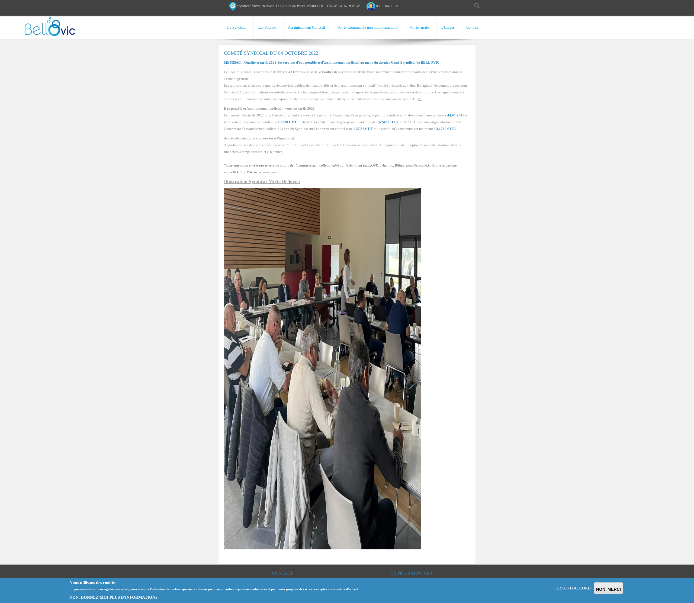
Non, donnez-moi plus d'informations (113, 597)
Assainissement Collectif (306, 27)
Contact (472, 27)
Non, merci (608, 589)
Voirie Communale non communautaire (367, 27)
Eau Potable (267, 27)
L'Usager (447, 27)
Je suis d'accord (573, 588)
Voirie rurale (419, 27)
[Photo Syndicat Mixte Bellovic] (322, 368)
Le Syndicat (236, 27)
